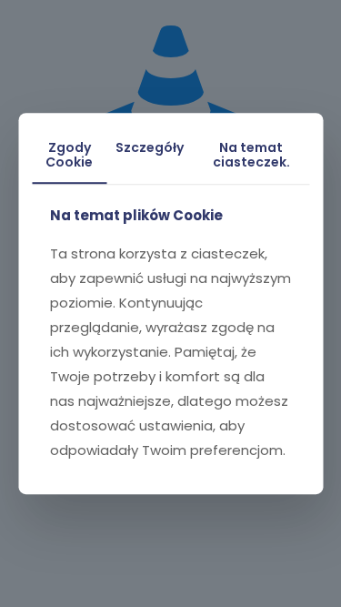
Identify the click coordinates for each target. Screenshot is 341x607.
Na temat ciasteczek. (251, 155)
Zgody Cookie (69, 155)
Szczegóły (149, 147)
